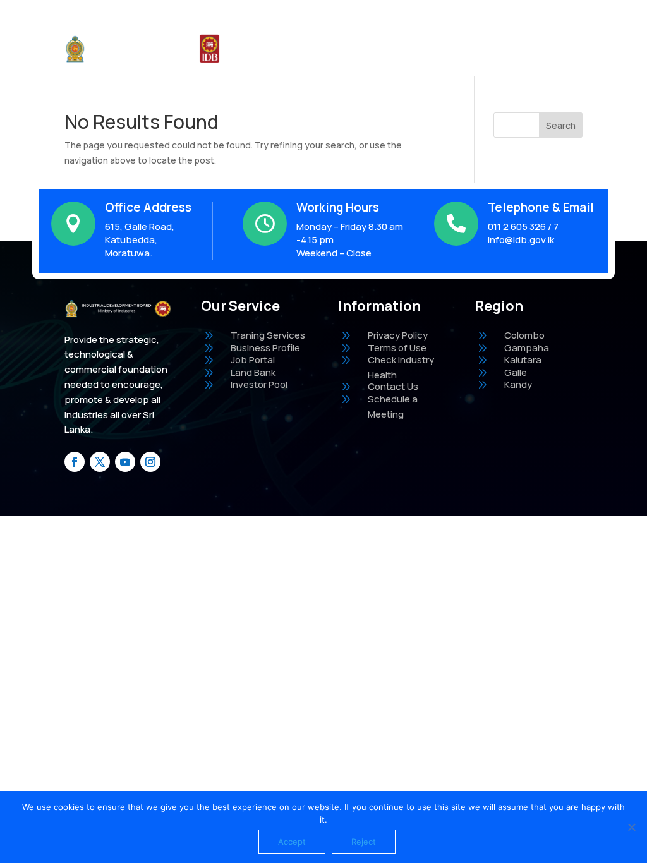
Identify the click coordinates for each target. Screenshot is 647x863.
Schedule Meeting (430, 48)
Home (258, 48)
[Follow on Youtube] (125, 462)
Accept (292, 841)
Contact (500, 48)
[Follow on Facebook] (74, 462)
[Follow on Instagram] (150, 462)
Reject (363, 841)
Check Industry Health (331, 48)
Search (561, 125)
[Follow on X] (100, 462)
